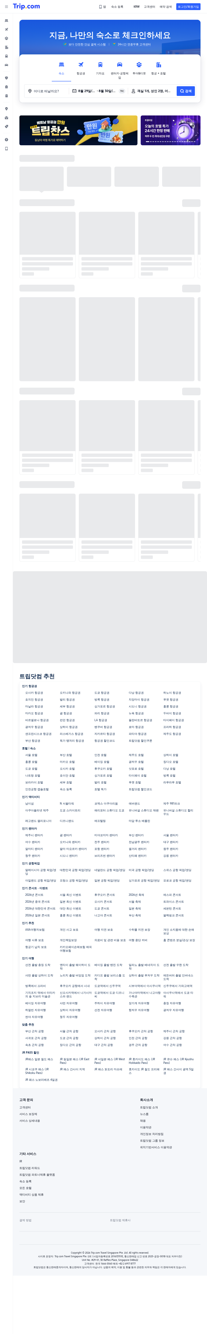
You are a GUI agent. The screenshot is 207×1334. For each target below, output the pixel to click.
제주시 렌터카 (34, 835)
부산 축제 (135, 915)
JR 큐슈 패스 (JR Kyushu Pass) (178, 1061)
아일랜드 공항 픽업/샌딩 (40, 880)
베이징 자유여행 (35, 1003)
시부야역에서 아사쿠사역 (145, 985)
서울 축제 (135, 901)
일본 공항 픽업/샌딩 (107, 880)
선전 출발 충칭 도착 (37, 965)
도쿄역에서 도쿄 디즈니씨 (109, 994)
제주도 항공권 (172, 733)
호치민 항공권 (34, 699)
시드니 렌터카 (69, 855)
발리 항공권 (67, 699)
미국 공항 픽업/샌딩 (141, 870)
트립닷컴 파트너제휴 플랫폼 (37, 1174)
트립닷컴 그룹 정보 (152, 1140)
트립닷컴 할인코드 (140, 789)
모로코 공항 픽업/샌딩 (177, 880)
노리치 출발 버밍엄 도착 (75, 975)
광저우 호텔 (136, 761)
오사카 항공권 (34, 692)
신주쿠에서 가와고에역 (177, 985)
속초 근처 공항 (34, 1044)
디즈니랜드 (67, 820)
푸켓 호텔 (135, 782)
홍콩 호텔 (31, 761)
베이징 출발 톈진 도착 (108, 965)
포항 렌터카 (101, 848)
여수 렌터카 (32, 842)
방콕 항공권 (101, 699)
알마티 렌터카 (34, 848)
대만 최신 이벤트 (70, 908)
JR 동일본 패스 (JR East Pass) (74, 1061)
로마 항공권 (136, 727)
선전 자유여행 (103, 1010)
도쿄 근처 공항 (69, 1038)
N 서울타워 (67, 803)
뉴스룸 (144, 1114)
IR (20, 1161)
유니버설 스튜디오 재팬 (144, 810)
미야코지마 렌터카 (106, 835)
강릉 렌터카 (170, 855)
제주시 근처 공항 (174, 1031)
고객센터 (25, 1107)
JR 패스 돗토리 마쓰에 (108, 1069)
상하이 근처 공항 (105, 1038)
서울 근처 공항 (69, 1031)
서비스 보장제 (28, 1114)
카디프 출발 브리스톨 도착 (109, 977)
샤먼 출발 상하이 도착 (39, 975)
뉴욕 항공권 (136, 713)
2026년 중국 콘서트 (37, 901)
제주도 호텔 (136, 755)
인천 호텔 (100, 755)
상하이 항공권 (69, 727)
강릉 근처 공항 (172, 1038)
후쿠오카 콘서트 (104, 894)
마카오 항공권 (34, 713)
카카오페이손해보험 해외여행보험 (76, 948)
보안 (22, 1201)
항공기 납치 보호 (36, 947)
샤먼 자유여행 (69, 1003)
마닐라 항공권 (34, 706)
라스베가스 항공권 (71, 733)
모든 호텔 (25, 1188)
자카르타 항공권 (104, 733)
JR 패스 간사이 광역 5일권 (178, 1071)
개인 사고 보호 (69, 929)
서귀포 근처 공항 (36, 1038)
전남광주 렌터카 (139, 842)
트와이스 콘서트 (173, 901)
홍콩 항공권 (170, 706)
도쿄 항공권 (101, 692)
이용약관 (145, 1127)
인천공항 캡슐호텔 (37, 789)
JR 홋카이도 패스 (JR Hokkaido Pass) (142, 1061)
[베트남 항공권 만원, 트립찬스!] (78, 130)
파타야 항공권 (138, 733)
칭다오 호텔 (170, 761)
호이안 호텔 (67, 775)
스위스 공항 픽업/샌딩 (177, 870)
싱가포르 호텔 (103, 775)
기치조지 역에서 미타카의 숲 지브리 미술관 (40, 994)
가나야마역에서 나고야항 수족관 (145, 994)
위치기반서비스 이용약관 (156, 1147)
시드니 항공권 (138, 706)
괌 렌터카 (66, 835)
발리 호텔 (100, 782)
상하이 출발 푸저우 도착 (144, 975)
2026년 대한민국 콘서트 (40, 908)
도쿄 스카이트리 (70, 810)
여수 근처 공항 (172, 1044)
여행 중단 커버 (138, 940)
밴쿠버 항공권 (103, 727)
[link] (102, 6)
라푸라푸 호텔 (172, 782)
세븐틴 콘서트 (172, 908)
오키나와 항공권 (70, 692)
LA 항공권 (100, 720)
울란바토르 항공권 (140, 720)
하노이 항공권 (172, 692)
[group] (84, 44)
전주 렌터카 (101, 842)
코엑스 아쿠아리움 (106, 803)
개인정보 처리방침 (152, 1134)
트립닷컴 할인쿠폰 (140, 740)
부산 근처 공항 (34, 1031)
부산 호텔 (66, 755)
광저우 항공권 (34, 727)
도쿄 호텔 (31, 768)
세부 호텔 (66, 782)
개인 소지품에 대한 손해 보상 (178, 931)
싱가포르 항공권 (104, 706)
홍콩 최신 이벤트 (70, 915)
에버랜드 (134, 803)
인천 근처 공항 (138, 1038)
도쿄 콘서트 (101, 908)
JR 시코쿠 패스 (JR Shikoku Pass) (37, 1071)
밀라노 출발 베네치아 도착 (144, 966)
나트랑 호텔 (32, 775)
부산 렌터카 (136, 835)
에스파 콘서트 (172, 894)
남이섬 (29, 803)
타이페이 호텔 (138, 775)
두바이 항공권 (172, 713)
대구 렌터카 (170, 842)
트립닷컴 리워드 (29, 1168)
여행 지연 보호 (103, 929)
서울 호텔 (31, 755)
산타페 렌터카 (138, 855)
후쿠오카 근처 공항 (141, 1031)
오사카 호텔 (67, 768)
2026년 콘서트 (34, 894)
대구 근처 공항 (103, 1044)
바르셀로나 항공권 (37, 720)
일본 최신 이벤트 (70, 901)
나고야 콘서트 (103, 915)
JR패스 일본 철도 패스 (39, 1059)
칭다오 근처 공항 (70, 1044)
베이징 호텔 (101, 761)
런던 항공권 (67, 720)
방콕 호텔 (169, 775)
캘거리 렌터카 (138, 848)
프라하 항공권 (172, 727)
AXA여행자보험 (35, 929)
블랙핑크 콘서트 (173, 915)
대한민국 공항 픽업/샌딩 (75, 870)
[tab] (61, 69)
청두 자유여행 (69, 1016)
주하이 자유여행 (104, 1003)
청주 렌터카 (32, 855)
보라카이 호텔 (34, 782)
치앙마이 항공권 (139, 699)
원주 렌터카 (170, 848)
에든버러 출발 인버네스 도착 (178, 977)
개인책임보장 (68, 940)
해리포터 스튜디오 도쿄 (109, 810)
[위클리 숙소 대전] (171, 130)
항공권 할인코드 (104, 740)
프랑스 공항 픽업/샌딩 (74, 880)
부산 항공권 (32, 740)
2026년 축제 (136, 894)
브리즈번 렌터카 (104, 855)
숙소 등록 (66, 789)
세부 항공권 (67, 706)
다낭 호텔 (169, 768)
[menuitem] (6, 21)
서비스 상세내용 (29, 1120)
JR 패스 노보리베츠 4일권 (41, 1079)
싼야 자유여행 (34, 1016)
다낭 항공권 (136, 692)
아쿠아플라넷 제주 (37, 810)
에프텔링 (100, 820)
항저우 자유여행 (139, 1010)
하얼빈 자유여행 (35, 1010)
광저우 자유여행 (173, 1010)
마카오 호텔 (67, 761)
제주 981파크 (171, 803)
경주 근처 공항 (138, 1044)
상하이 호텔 (170, 755)
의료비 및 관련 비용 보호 (110, 940)
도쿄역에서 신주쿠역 (107, 985)
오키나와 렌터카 (70, 842)
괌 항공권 (66, 713)
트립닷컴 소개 (149, 1107)
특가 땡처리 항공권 (72, 740)
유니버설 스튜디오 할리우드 (178, 812)
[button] (6, 6)
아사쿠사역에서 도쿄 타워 (178, 994)
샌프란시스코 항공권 (38, 733)
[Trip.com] (26, 6)
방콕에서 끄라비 (35, 985)
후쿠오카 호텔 (103, 768)
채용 (143, 1120)
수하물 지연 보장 (139, 929)
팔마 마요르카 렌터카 (73, 848)
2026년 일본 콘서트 (37, 915)
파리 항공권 (101, 713)
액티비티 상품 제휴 (31, 1194)
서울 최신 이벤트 (70, 894)
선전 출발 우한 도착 (175, 965)
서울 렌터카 (170, 835)
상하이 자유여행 (70, 1010)
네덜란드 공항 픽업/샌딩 (109, 870)
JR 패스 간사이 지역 (72, 1069)
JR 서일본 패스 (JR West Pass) (109, 1061)
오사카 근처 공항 (105, 1031)
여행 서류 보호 (34, 940)
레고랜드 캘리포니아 (38, 820)
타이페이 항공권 (173, 720)
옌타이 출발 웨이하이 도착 (75, 966)
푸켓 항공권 (170, 699)
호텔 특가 (100, 789)
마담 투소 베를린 (139, 820)
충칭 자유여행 (172, 1003)
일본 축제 (135, 908)
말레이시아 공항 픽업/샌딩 (40, 871)
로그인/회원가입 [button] (188, 6)
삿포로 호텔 (136, 768)
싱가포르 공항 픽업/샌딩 (144, 880)
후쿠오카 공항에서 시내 (75, 985)
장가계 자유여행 (139, 1003)
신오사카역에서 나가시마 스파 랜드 (76, 994)
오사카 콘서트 (103, 901)
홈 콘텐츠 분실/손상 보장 (179, 940)
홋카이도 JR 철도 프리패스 (144, 1071)
